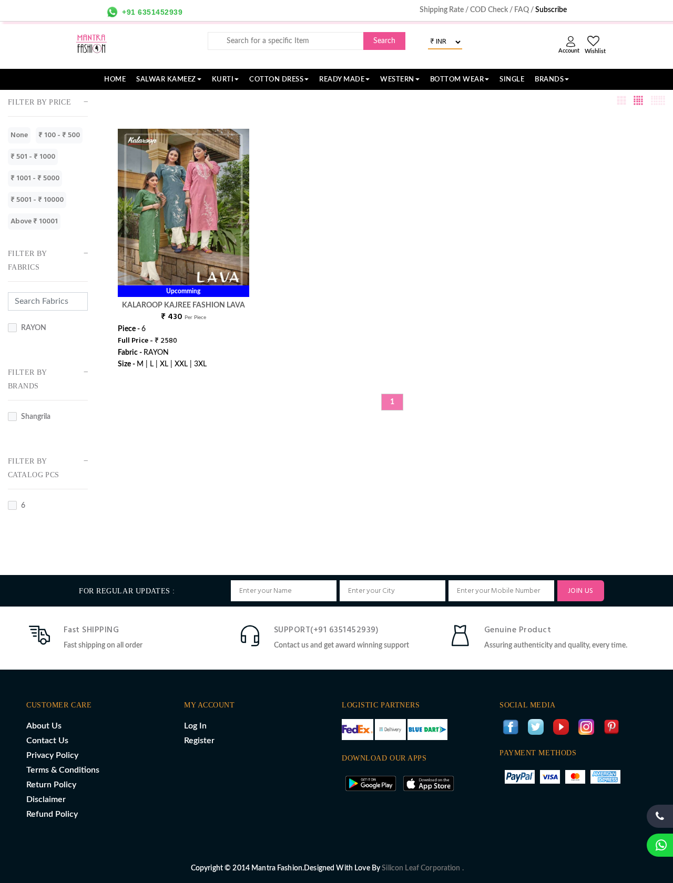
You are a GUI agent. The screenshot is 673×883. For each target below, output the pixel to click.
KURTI (223, 79)
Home (115, 79)
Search (384, 41)
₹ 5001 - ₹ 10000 (37, 200)
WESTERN (397, 79)
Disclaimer (46, 799)
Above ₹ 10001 (34, 221)
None (19, 135)
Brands (549, 79)
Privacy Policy (52, 755)
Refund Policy (52, 814)
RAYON (33, 328)
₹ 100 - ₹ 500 (59, 135)
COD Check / (492, 10)
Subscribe (551, 10)
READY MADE (341, 79)
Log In (195, 726)
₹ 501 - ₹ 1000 (33, 157)
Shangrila (35, 416)
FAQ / (524, 10)
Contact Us (47, 740)
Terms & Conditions (62, 770)
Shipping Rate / (445, 10)
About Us (44, 726)
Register (199, 740)
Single (511, 79)
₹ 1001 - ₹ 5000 (35, 178)
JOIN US (581, 591)
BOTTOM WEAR (457, 79)
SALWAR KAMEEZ (166, 79)
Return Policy (51, 785)
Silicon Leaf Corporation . (423, 868)
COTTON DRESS (276, 79)
